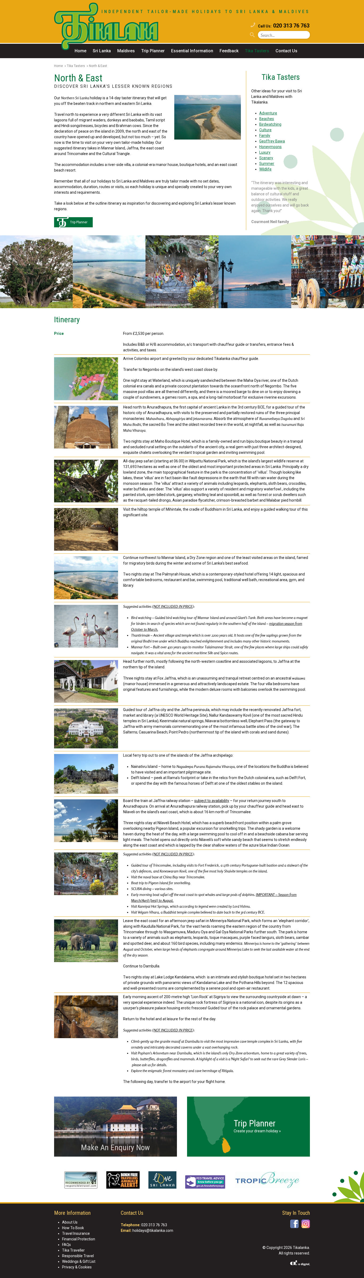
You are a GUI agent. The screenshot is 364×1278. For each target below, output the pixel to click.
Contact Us (286, 50)
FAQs (66, 1245)
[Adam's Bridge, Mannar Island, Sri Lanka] (207, 118)
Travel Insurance (76, 1233)
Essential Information (192, 50)
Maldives (126, 50)
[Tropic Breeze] (267, 1180)
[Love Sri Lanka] (162, 1180)
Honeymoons (270, 147)
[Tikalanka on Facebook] (294, 1224)
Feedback (229, 50)
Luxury (264, 152)
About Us (70, 1222)
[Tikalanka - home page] (118, 27)
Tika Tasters (257, 50)
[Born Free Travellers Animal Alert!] (123, 1180)
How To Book (73, 1228)
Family (264, 135)
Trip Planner (153, 50)
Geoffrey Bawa (272, 141)
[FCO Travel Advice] (205, 1182)
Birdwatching (270, 124)
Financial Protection (78, 1239)
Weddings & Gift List (78, 1261)
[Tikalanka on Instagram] (305, 1224)
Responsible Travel (78, 1256)
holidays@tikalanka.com (152, 1230)
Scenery (266, 158)
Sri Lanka (102, 50)
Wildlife (265, 169)
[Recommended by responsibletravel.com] (81, 1180)
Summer (266, 163)
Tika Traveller (73, 1250)
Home (80, 50)
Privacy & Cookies (77, 1267)
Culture (265, 130)
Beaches (266, 119)
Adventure (268, 113)
